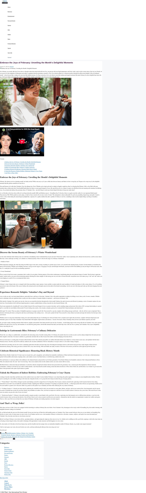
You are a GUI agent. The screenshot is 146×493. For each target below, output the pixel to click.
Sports (9, 48)
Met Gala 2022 (4, 478)
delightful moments (11, 433)
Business (10, 11)
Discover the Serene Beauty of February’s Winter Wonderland (19, 164)
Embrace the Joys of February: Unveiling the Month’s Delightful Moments (22, 162)
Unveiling (31, 433)
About (6, 481)
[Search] (14, 439)
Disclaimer (7, 489)
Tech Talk (10, 52)
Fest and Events (11, 20)
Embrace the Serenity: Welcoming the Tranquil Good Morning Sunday (18, 437)
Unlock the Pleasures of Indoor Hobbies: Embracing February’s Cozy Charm (23, 171)
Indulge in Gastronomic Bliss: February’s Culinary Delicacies (19, 167)
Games (9, 25)
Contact (6, 483)
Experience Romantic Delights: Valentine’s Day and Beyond (19, 165)
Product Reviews (12, 43)
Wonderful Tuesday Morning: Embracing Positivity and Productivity (17, 435)
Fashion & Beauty (9, 451)
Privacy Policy (8, 487)
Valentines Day (8, 472)
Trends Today (7, 471)
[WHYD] (5, 1)
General (9, 57)
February (23, 433)
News (9, 39)
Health (9, 34)
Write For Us (8, 485)
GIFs (9, 30)
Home (9, 7)
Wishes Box (7, 474)
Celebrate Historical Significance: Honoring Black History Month (20, 169)
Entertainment (11, 16)
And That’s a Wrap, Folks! (11, 173)
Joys (27, 433)
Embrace (18, 433)
